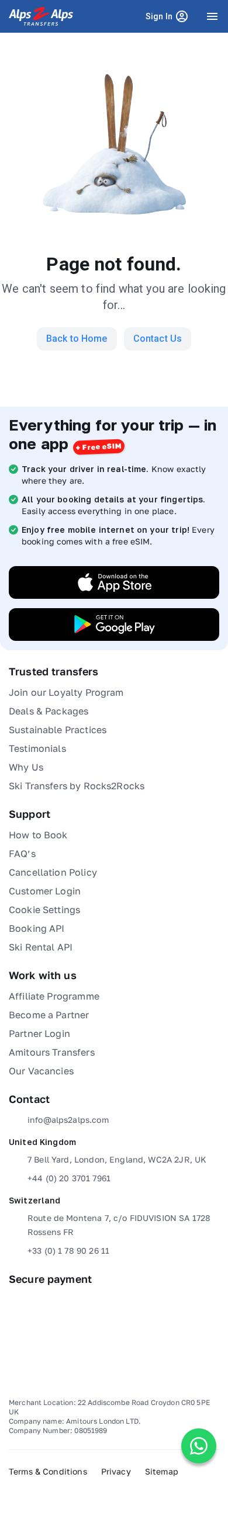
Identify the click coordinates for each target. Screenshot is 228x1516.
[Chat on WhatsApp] (198, 1445)
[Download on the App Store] (114, 582)
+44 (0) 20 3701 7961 (68, 1178)
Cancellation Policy (53, 872)
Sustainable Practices (57, 730)
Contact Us (157, 338)
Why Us (26, 767)
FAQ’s (22, 853)
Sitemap (161, 1471)
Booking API (37, 928)
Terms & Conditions (48, 1471)
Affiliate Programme (54, 996)
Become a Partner (49, 1015)
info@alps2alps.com (68, 1120)
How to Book (38, 835)
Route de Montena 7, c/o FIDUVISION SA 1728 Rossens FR (118, 1225)
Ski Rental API (40, 947)
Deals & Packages (48, 711)
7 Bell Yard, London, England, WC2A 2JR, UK (116, 1159)
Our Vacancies (41, 1071)
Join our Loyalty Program (66, 692)
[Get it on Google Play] (114, 624)
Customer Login (45, 891)
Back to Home (77, 338)
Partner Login (39, 1033)
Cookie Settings (44, 909)
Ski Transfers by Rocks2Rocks (76, 786)
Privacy (116, 1471)
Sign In (169, 19)
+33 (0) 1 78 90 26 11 (68, 1250)
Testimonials (37, 748)
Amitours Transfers (52, 1052)
